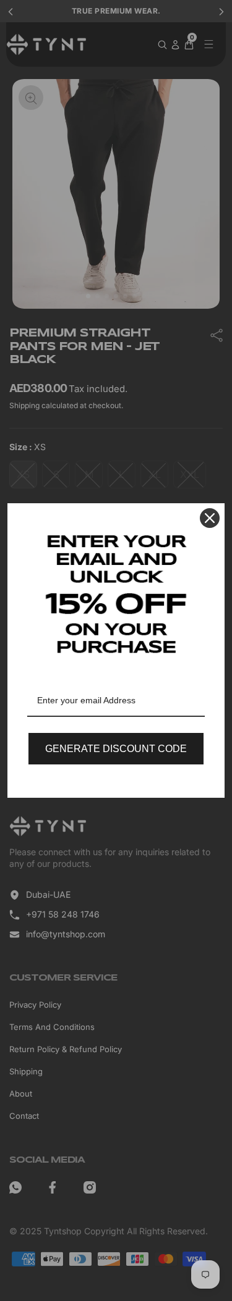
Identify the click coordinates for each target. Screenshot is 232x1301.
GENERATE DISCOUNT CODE (116, 748)
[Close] (210, 518)
